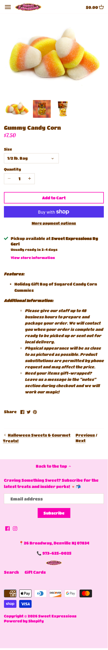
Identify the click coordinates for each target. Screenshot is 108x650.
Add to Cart (54, 197)
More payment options (54, 223)
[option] (17, 109)
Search (11, 572)
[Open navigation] (8, 7)
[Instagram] (15, 528)
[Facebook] (7, 528)
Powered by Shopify (24, 621)
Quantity (12, 169)
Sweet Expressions (57, 616)
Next (81, 440)
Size (8, 149)
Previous (85, 435)
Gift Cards (35, 572)
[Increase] (30, 179)
